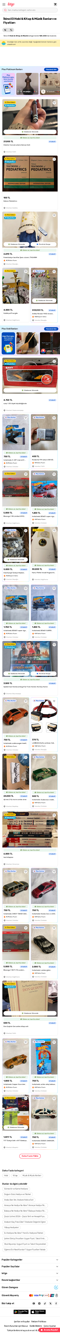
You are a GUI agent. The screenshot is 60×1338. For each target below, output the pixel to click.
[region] (31, 84)
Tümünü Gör (51, 69)
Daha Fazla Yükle (30, 1156)
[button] (4, 4)
